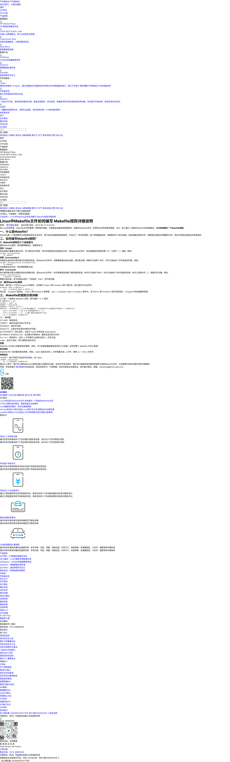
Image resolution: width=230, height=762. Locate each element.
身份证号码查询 (6, 673)
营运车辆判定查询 (7, 517)
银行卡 (34, 135)
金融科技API (5, 701)
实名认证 (59, 135)
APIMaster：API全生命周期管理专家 (15, 562)
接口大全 (28, 395)
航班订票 (51, 135)
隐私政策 (4, 604)
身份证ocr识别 (6, 653)
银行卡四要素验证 (7, 641)
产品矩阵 (4, 16)
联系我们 (4, 630)
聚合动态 (4, 121)
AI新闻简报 (26, 135)
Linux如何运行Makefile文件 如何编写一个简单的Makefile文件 (26, 401)
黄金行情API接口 (7, 684)
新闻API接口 (5, 670)
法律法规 (4, 598)
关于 (2, 115)
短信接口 (4, 710)
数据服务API (5, 690)
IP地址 (3, 664)
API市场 (3, 10)
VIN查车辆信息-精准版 (9, 544)
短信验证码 (5, 635)
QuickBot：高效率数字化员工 (13, 567)
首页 (2, 7)
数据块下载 (5, 618)
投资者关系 (5, 112)
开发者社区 (5, 576)
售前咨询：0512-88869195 (12, 752)
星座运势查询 (6, 678)
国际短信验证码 (6, 655)
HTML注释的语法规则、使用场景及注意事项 (19, 403)
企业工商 (12, 395)
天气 (40, 135)
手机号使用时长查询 (8, 647)
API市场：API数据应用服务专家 (13, 556)
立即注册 (4, 749)
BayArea (3, 578)
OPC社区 (4, 13)
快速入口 (4, 610)
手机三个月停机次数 (8, 436)
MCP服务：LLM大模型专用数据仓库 (15, 559)
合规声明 (4, 607)
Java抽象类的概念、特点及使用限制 (15, 406)
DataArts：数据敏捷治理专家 (12, 564)
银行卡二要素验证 (7, 658)
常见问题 (4, 593)
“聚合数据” (19, 367)
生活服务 (4, 395)
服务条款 (4, 601)
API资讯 (3, 707)
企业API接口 (5, 693)
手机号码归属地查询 (8, 676)
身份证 (18, 135)
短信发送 (4, 135)
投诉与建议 (5, 596)
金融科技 (20, 395)
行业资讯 (4, 217)
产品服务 (4, 553)
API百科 (3, 127)
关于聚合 (4, 118)
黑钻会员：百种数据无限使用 (12, 570)
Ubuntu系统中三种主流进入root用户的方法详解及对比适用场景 (27, 409)
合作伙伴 (4, 124)
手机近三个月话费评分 (9, 490)
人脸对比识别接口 (7, 650)
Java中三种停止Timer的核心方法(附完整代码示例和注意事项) (26, 412)
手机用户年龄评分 (7, 463)
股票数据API (5, 681)
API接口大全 (5, 704)
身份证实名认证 (6, 638)
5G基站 (11, 135)
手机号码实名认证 (7, 644)
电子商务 (37, 395)
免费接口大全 (6, 696)
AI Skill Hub (5, 615)
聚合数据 (10, 225)
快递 (44, 135)
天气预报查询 (6, 667)
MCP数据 (4, 613)
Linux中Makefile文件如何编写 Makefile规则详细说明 (33, 217)
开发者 (3, 573)
